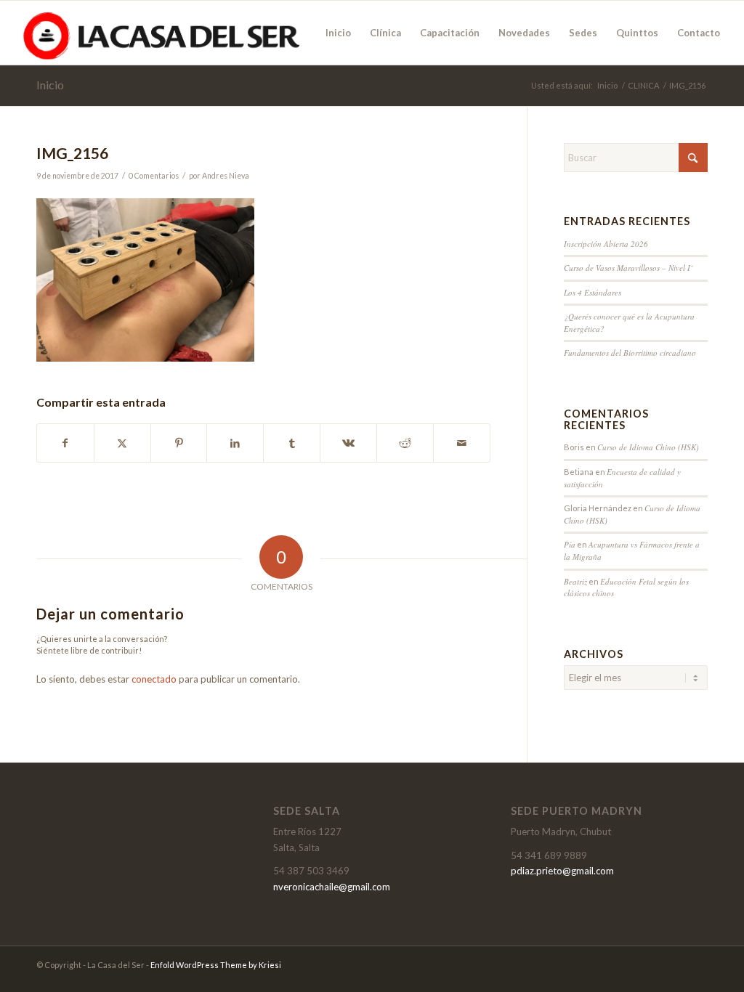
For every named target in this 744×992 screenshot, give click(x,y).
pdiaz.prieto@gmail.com (562, 871)
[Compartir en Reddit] (405, 443)
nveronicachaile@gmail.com (331, 887)
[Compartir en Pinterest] (179, 443)
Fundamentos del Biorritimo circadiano (630, 352)
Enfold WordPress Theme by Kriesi (215, 964)
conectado (154, 679)
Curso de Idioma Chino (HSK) (648, 447)
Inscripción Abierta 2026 (606, 243)
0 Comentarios (154, 175)
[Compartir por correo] (462, 443)
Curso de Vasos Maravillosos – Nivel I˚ (628, 267)
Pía (569, 544)
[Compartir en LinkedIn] (235, 443)
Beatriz (575, 581)
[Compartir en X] (122, 443)
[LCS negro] (162, 33)
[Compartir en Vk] (348, 443)
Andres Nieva (225, 175)
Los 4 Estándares (592, 292)
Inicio (50, 85)
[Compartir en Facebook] (65, 443)
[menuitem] (338, 33)
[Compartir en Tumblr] (292, 443)
